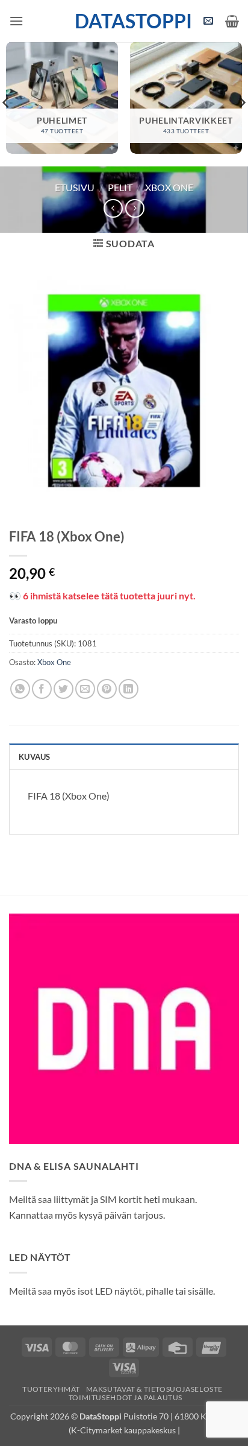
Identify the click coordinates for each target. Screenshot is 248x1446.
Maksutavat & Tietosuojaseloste (154, 1389)
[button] (16, 21)
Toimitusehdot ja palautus (125, 1397)
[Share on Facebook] (42, 689)
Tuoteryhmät (51, 1389)
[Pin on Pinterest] (107, 689)
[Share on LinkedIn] (128, 689)
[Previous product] (134, 208)
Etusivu (75, 187)
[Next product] (113, 208)
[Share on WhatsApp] (20, 689)
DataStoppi (124, 21)
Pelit (120, 187)
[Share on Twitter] (63, 689)
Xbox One (169, 187)
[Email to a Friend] (85, 689)
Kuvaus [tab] (35, 757)
